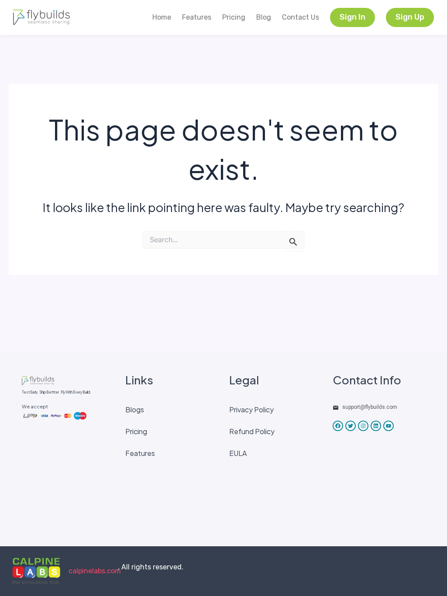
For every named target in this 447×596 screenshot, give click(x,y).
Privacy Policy (251, 409)
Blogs (134, 409)
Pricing (233, 17)
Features (196, 17)
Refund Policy (252, 431)
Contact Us (300, 17)
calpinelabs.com (95, 571)
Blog (263, 17)
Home (161, 17)
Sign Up (409, 17)
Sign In (352, 17)
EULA (238, 453)
